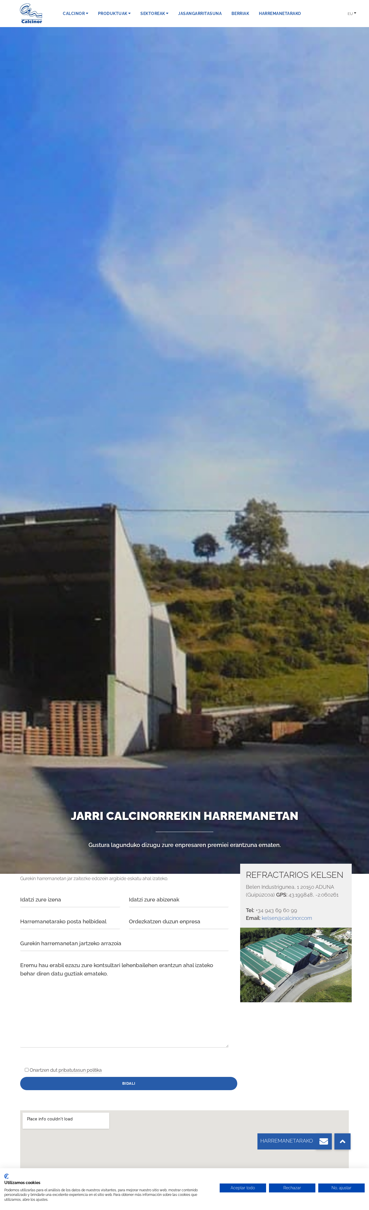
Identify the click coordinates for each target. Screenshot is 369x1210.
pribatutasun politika (80, 1070)
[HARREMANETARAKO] (324, 1141)
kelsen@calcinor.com (287, 918)
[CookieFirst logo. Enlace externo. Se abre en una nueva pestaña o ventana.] (6, 1176)
